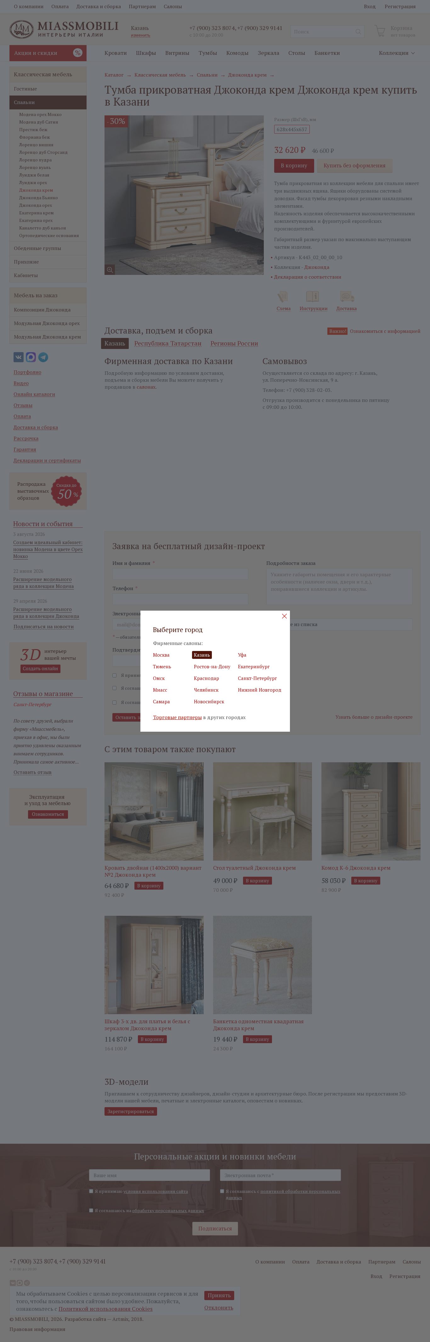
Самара (161, 701)
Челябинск (206, 690)
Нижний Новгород (259, 690)
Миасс (160, 690)
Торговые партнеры (177, 717)
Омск (159, 678)
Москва (161, 655)
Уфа (242, 655)
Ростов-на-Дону (212, 666)
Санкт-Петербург (257, 678)
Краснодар (206, 678)
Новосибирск (209, 701)
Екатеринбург (254, 666)
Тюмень (162, 666)
